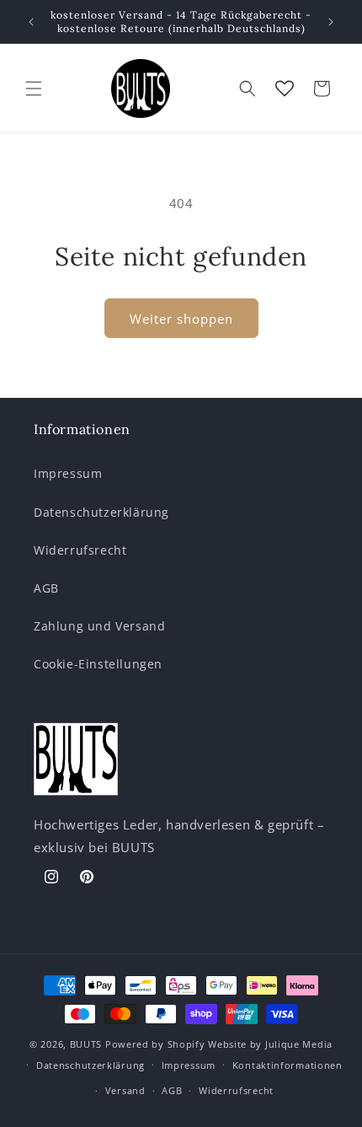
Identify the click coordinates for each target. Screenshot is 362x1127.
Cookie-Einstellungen (98, 664)
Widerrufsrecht (80, 550)
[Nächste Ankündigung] (330, 21)
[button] (33, 88)
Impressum (68, 473)
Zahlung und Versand (99, 626)
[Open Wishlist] (284, 88)
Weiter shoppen (181, 318)
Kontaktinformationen (287, 1065)
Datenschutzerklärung (101, 512)
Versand (125, 1090)
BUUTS (86, 1044)
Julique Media (299, 1044)
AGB (46, 588)
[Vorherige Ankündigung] (31, 21)
